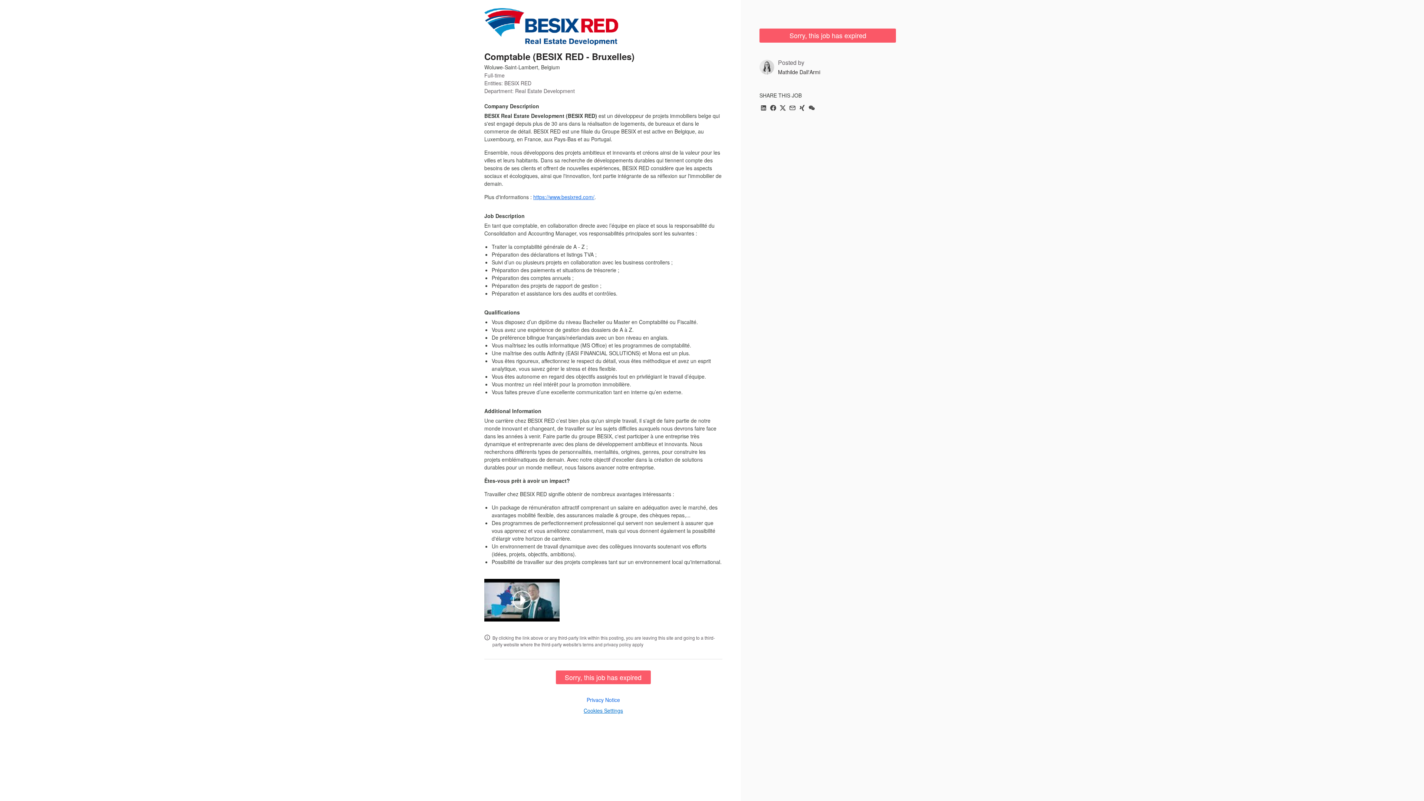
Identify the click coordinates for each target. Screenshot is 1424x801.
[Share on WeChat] (812, 108)
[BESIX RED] (551, 26)
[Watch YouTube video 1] (522, 600)
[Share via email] (792, 108)
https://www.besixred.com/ (563, 197)
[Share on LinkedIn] (764, 108)
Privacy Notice (603, 699)
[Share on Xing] (802, 108)
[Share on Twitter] (783, 108)
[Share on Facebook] (773, 108)
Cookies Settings (603, 710)
